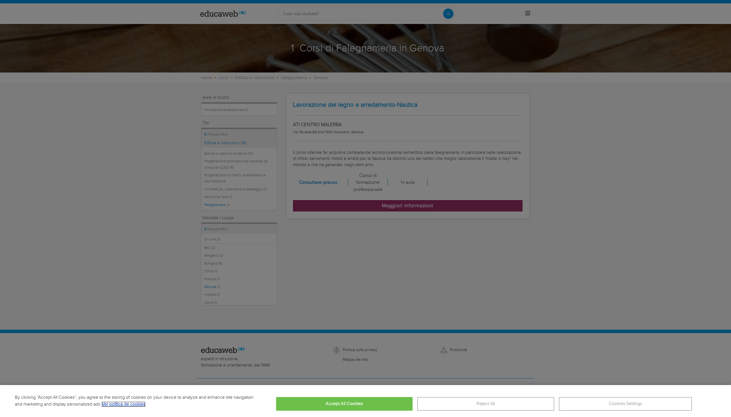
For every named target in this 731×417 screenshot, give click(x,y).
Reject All (486, 403)
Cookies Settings (625, 403)
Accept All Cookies (344, 403)
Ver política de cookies (123, 404)
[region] (365, 401)
